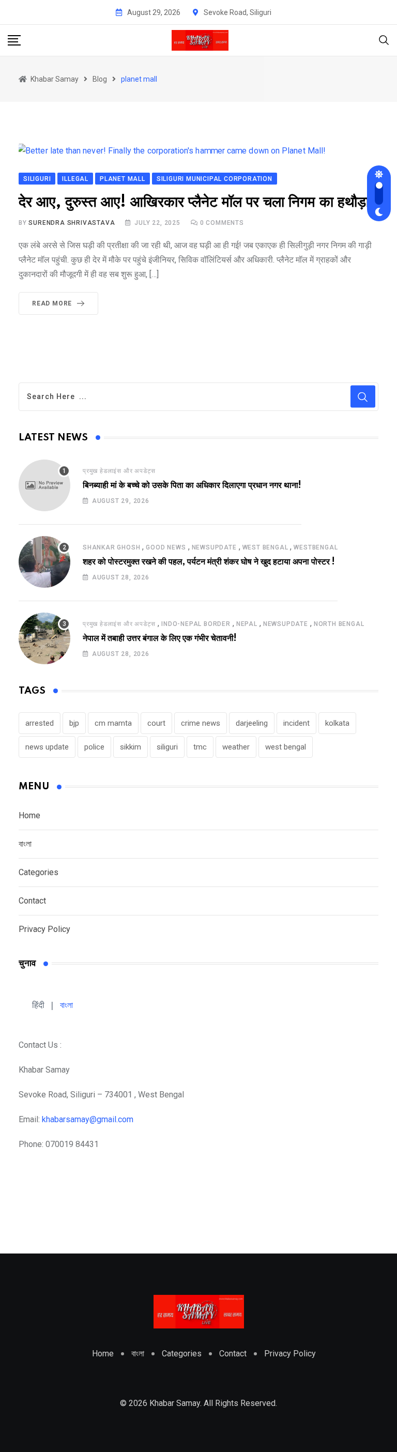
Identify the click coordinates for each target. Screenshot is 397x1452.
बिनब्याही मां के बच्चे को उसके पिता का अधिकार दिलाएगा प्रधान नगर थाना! (192, 485)
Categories (38, 872)
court (156, 723)
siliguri (167, 747)
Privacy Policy (44, 929)
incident (296, 723)
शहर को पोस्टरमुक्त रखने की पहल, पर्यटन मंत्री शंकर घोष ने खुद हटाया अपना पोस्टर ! (209, 562)
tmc (200, 747)
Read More (52, 303)
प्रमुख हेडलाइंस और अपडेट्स (119, 471)
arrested (39, 723)
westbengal (316, 547)
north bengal (339, 624)
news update (47, 747)
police (94, 747)
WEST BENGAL (265, 547)
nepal (246, 624)
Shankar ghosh (111, 547)
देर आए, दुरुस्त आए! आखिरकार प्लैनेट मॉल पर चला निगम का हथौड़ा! (197, 202)
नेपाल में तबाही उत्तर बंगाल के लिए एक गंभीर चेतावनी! (160, 638)
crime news (200, 723)
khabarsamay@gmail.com (87, 1119)
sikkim (130, 747)
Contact (32, 901)
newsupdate (214, 547)
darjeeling (252, 723)
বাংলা (25, 844)
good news (166, 547)
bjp (74, 723)
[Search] (384, 39)
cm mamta (113, 723)
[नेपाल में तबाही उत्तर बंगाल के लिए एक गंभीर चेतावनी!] (44, 638)
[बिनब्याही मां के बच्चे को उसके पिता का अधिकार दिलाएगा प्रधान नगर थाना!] (44, 485)
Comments (222, 222)
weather (236, 747)
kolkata (337, 723)
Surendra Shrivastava (71, 222)
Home (29, 815)
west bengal (285, 747)
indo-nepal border (196, 624)
